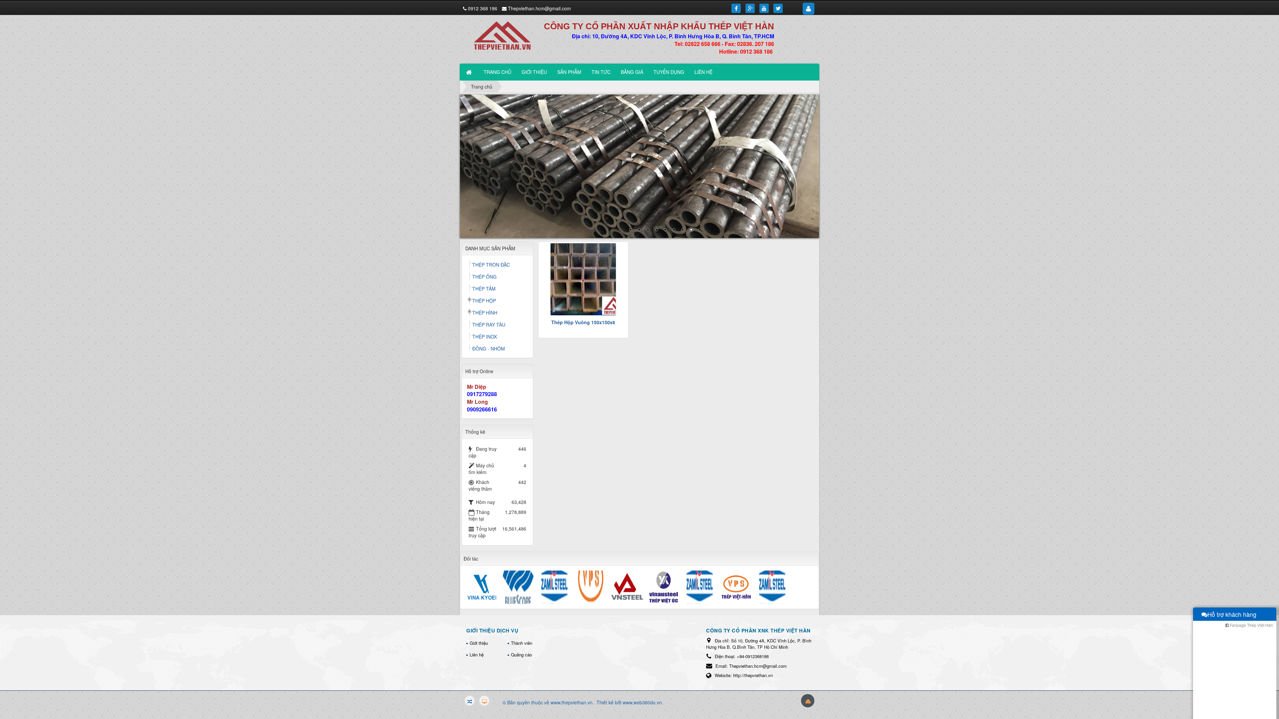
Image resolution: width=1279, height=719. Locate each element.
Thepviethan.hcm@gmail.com (539, 8)
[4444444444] (639, 166)
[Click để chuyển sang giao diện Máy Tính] (484, 701)
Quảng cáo (521, 654)
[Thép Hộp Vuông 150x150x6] (583, 279)
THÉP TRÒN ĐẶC (491, 264)
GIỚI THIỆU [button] (534, 72)
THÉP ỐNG (484, 276)
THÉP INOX (484, 336)
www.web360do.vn (642, 702)
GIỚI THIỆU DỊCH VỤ (492, 630)
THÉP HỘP (484, 300)
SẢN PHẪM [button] (569, 72)
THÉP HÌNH (484, 312)
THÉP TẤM (484, 288)
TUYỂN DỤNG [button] (668, 72)
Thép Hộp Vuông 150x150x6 (583, 322)
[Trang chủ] (469, 72)
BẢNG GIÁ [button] (632, 72)
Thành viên (521, 643)
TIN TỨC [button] (601, 72)
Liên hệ (477, 654)
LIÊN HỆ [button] (703, 72)
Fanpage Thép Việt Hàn (1251, 625)
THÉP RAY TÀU (488, 324)
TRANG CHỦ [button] (497, 72)
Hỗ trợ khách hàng (1231, 614)
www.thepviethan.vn (572, 702)
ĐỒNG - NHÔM (488, 348)
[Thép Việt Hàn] (506, 35)
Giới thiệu (479, 643)
